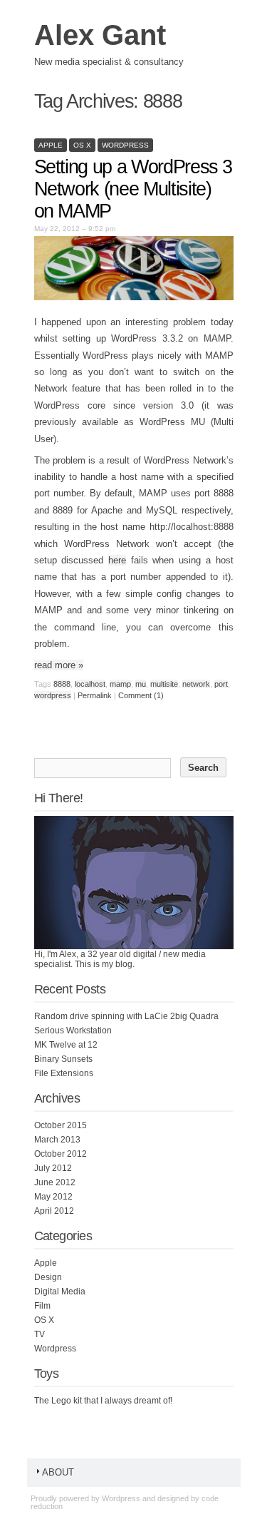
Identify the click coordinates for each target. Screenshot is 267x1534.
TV (39, 1334)
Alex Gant (100, 35)
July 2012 (53, 1168)
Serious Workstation (73, 1031)
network (196, 684)
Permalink (95, 695)
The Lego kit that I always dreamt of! (103, 1401)
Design (48, 1277)
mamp (120, 684)
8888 (61, 684)
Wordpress (125, 145)
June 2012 (54, 1182)
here (117, 560)
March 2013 (57, 1140)
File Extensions (63, 1073)
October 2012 (60, 1154)
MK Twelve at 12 (66, 1045)
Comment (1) (141, 695)
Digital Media (59, 1292)
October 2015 (60, 1125)
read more (58, 665)
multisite (164, 684)
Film (42, 1306)
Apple (50, 145)
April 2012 (54, 1211)
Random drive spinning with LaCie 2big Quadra (126, 1016)
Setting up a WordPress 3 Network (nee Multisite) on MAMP (133, 189)
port (221, 684)
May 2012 (53, 1197)
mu (140, 684)
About (58, 1472)
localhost (90, 684)
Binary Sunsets (63, 1059)
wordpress (52, 695)
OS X (82, 145)
